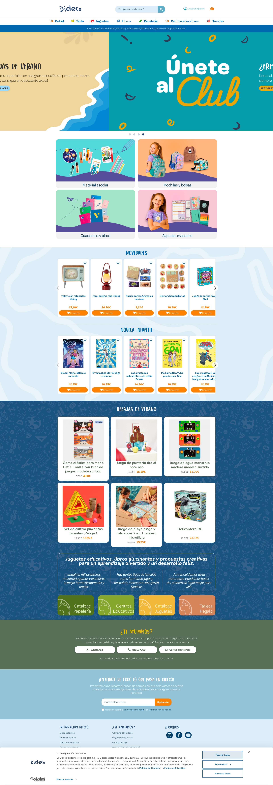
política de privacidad (134, 709)
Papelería (150, 21)
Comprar (75, 312)
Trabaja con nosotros (70, 742)
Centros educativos (184, 21)
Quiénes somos (67, 732)
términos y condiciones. (160, 709)
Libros (126, 21)
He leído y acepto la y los (138, 709)
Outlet (61, 21)
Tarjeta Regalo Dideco (70, 747)
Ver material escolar (170, 93)
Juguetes (101, 21)
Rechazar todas (222, 773)
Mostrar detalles (65, 779)
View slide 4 (143, 134)
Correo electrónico (180, 649)
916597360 (139, 649)
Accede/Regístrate (195, 8)
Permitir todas (223, 755)
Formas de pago (120, 742)
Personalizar (221, 764)
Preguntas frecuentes (122, 737)
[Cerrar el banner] (249, 752)
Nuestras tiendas (68, 737)
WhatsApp (96, 649)
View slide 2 (134, 134)
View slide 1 (130, 134)
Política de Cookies (149, 768)
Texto (81, 21)
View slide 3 (139, 134)
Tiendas (218, 21)
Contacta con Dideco (122, 732)
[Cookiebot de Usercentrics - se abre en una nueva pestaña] (37, 779)
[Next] (215, 288)
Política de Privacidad (174, 768)
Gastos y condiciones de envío (126, 747)
